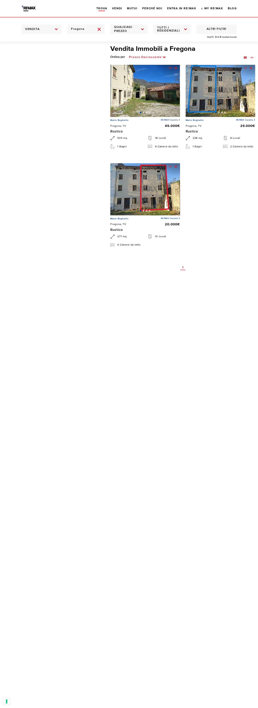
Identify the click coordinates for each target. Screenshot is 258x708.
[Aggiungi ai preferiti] (170, 68)
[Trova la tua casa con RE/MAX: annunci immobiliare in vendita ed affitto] (32, 8)
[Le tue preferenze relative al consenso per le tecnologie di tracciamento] (6, 701)
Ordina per (117, 57)
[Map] (52, 375)
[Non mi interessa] (175, 68)
